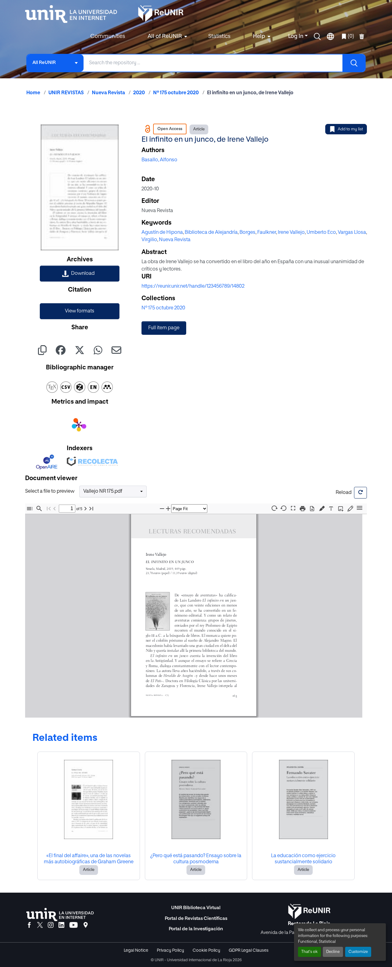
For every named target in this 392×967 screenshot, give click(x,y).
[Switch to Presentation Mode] (293, 508)
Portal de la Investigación (196, 929)
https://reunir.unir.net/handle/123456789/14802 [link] (192, 286)
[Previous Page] (54, 508)
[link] (79, 274)
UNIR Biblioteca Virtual (196, 907)
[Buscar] (353, 63)
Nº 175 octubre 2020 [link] (176, 93)
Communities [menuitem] (107, 36)
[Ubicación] (86, 925)
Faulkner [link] (266, 232)
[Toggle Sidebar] (29, 508)
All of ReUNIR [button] (165, 36)
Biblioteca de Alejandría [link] (211, 232)
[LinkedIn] (61, 925)
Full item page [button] (163, 328)
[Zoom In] (168, 508)
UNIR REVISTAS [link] (66, 93)
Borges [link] (247, 232)
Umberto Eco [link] (321, 232)
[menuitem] (166, 36)
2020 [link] (139, 93)
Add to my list (350, 129)
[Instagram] (51, 925)
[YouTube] (73, 925)
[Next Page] (85, 508)
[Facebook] (29, 925)
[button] (317, 36)
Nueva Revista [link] (108, 93)
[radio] (323, 507)
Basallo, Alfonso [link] (159, 160)
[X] (40, 925)
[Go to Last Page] (91, 508)
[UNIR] (60, 914)
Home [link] (33, 93)
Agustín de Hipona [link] (162, 232)
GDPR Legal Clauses (249, 950)
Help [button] (259, 36)
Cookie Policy (206, 950)
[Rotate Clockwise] (274, 508)
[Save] (312, 508)
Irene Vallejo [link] (291, 232)
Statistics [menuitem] (219, 36)
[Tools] (359, 508)
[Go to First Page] (48, 508)
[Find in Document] (39, 508)
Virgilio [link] (149, 239)
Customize (358, 952)
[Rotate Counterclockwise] (283, 508)
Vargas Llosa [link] (352, 232)
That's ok (309, 952)
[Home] (74, 14)
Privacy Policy (170, 950)
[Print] (302, 508)
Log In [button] (296, 36)
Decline (333, 952)
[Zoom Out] (162, 508)
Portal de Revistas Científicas (196, 918)
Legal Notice (136, 950)
